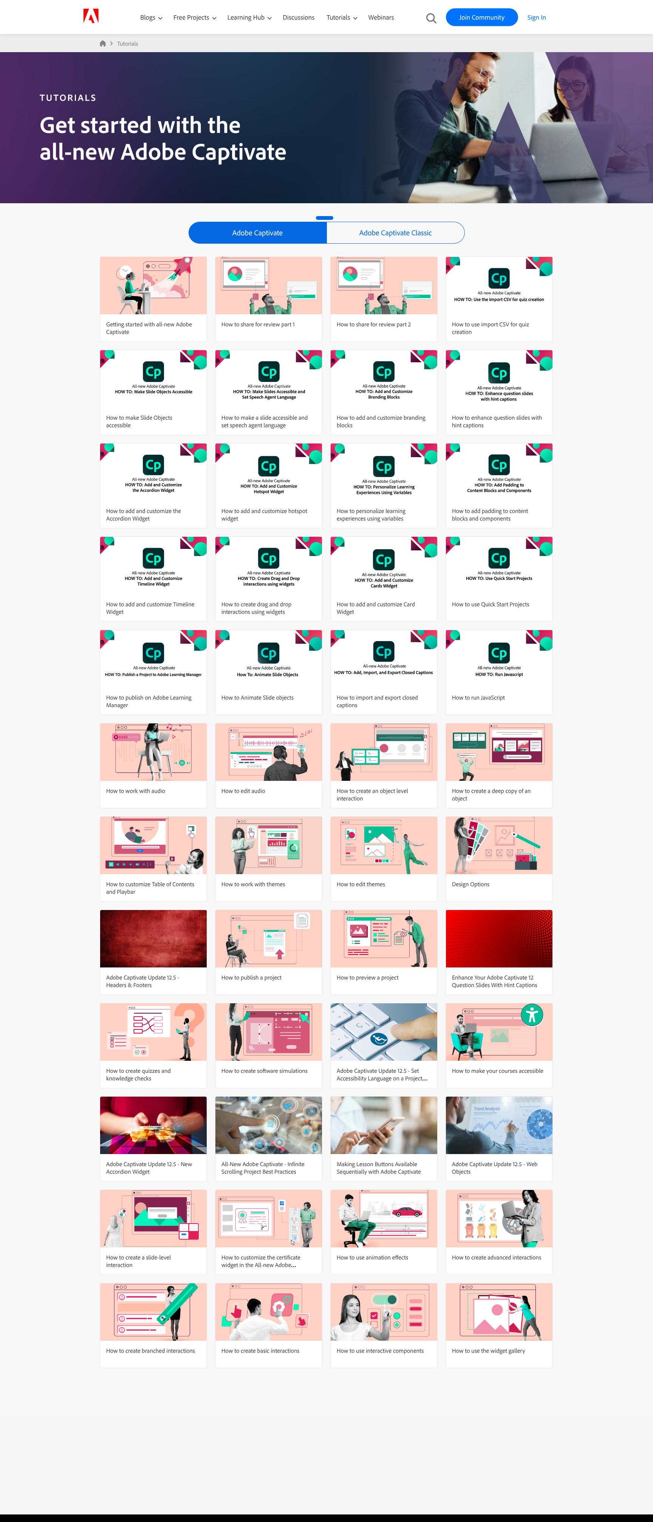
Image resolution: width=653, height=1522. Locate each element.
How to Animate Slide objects (257, 697)
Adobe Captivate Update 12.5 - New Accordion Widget (149, 1167)
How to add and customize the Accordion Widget (143, 514)
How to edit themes (361, 884)
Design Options (470, 884)
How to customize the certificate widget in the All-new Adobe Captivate (260, 1264)
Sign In (537, 17)
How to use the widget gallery (488, 1350)
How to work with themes (253, 884)
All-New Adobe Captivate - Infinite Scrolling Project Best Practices (263, 1167)
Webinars (381, 17)
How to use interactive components (380, 1350)
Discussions (298, 17)
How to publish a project (251, 977)
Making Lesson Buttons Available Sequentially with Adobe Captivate (379, 1167)
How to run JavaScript (478, 697)
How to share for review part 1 (258, 324)
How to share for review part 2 (374, 324)
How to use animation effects (372, 1257)
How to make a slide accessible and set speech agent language (264, 421)
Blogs (147, 17)
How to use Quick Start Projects (490, 604)
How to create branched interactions (150, 1350)
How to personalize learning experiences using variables (371, 514)
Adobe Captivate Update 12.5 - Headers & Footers (142, 981)
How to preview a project (367, 977)
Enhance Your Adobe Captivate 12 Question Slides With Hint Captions (494, 981)
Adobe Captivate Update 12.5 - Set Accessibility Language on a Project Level (379, 1078)
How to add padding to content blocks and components (490, 514)
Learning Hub (246, 17)
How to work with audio (135, 790)
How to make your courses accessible (497, 1070)
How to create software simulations (264, 1070)
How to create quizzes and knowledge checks (138, 1074)
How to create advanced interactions (496, 1257)
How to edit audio (243, 790)
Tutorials (338, 17)
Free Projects (192, 17)
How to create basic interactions (260, 1350)
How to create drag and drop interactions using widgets (256, 607)
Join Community (482, 17)
